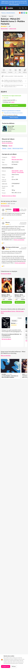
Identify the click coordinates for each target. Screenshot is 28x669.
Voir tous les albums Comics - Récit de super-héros (12, 312)
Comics (14, 157)
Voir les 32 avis (4, 28)
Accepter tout (5, 666)
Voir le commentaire (19, 239)
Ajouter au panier (14, 105)
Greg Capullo (15, 170)
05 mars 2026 (23, 222)
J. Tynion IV (9, 297)
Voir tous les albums (6, 273)
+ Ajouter (10, 145)
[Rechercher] (19, 8)
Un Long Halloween (6, 337)
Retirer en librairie (14, 117)
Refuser (14, 666)
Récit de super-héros (17, 159)
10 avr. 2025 (23, 247)
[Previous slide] (3, 49)
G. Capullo (4, 297)
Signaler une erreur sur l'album (9, 195)
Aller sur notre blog (5, 355)
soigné (12, 102)
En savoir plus (16, 4)
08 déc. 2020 (23, 209)
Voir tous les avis (5, 205)
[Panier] (22, 8)
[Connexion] (25, 8)
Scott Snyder (20, 172)
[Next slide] (24, 49)
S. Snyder (17, 297)
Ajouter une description (7, 143)
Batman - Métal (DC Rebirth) (8, 12)
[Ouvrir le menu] (2, 8)
